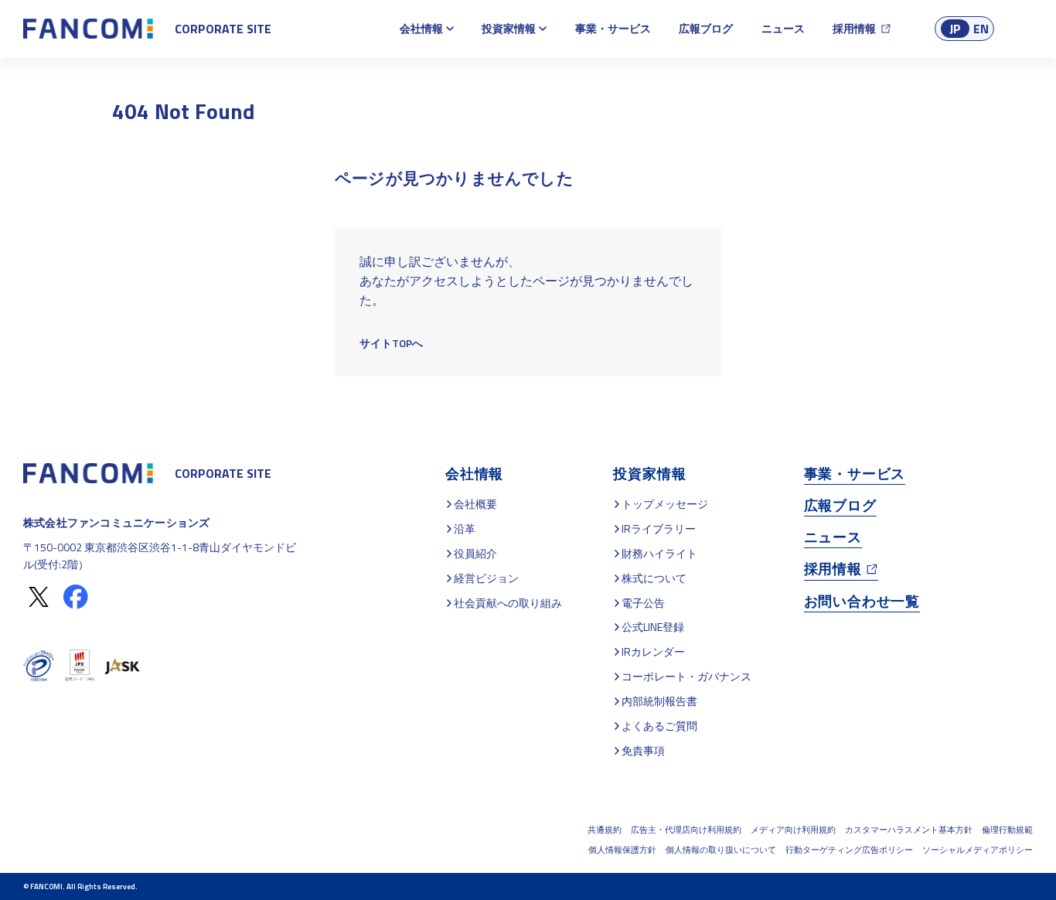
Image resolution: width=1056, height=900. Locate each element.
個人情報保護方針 (622, 850)
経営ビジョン (486, 578)
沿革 (464, 528)
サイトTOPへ (391, 343)
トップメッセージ (665, 504)
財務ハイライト (659, 553)
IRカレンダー (653, 651)
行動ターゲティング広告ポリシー (849, 850)
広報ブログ (706, 28)
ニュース (783, 28)
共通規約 (605, 829)
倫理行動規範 (1007, 829)
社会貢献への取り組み (508, 603)
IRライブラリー (659, 528)
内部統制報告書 (659, 701)
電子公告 (643, 603)
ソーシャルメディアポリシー (977, 850)
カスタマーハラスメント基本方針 (909, 829)
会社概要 (475, 504)
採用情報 (854, 28)
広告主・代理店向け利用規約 (686, 829)
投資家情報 (509, 28)
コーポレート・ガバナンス (686, 676)
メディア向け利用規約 (793, 829)
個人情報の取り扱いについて (721, 850)
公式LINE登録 (653, 627)
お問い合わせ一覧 (862, 601)
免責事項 (643, 750)
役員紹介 (475, 553)
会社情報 (421, 28)
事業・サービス (613, 28)
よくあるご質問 (659, 726)
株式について (654, 578)
